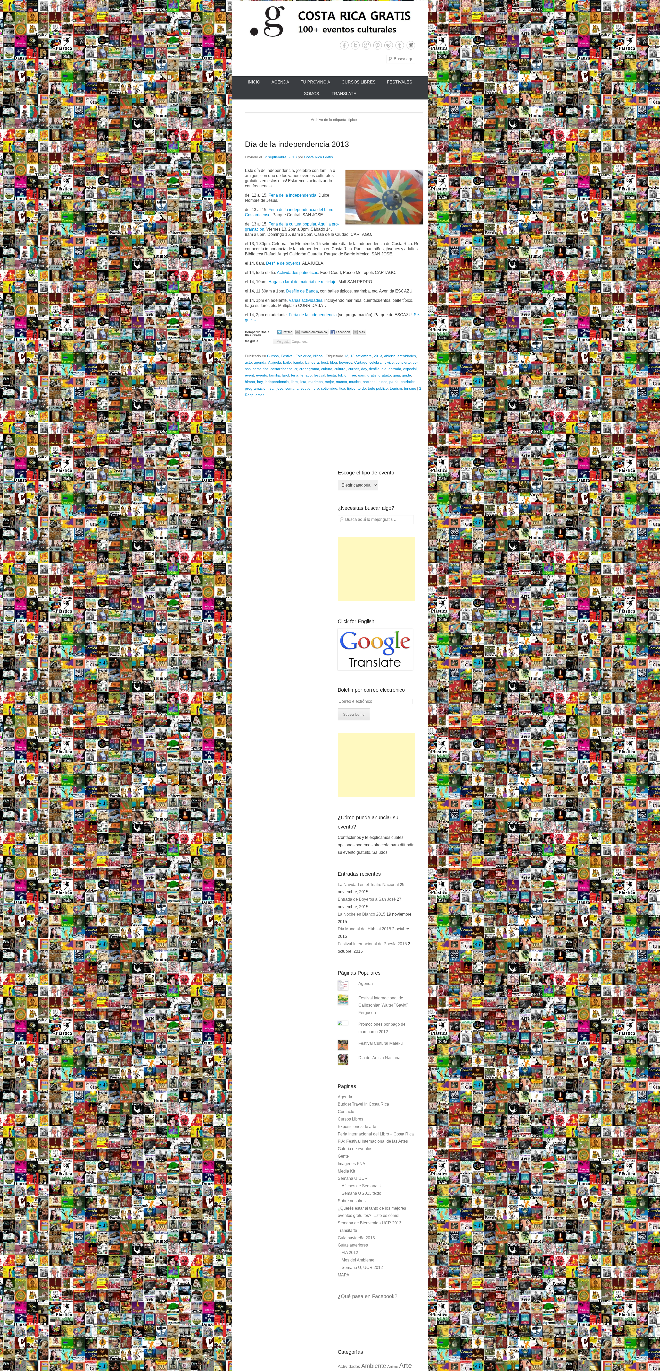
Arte (405, 1365)
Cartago (360, 362)
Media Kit (346, 1171)
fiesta (331, 375)
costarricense (281, 369)
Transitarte (347, 1230)
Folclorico (303, 356)
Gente (343, 1156)
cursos (353, 369)
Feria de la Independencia (292, 195)
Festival (287, 356)
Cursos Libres (359, 82)
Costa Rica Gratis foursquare (388, 45)
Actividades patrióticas (297, 272)
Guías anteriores (353, 1245)
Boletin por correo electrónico (371, 690)
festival (319, 375)
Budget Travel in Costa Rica (363, 1104)
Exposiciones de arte (357, 1126)
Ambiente (373, 1365)
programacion (256, 388)
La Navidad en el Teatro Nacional (368, 884)
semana (292, 388)
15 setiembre (361, 356)
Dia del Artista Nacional (379, 1058)
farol (285, 375)
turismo (410, 388)
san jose (276, 388)
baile (287, 362)
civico (389, 362)
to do (362, 388)
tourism (396, 388)
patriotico (408, 382)
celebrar (376, 362)
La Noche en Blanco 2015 (361, 914)
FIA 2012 (350, 1252)
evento (261, 375)
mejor (329, 382)
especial (410, 369)
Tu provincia (315, 82)
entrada (395, 369)
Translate (344, 93)
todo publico (378, 388)
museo (341, 382)
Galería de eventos (355, 1149)
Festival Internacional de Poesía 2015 (372, 944)
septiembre (310, 388)
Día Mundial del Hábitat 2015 (364, 929)
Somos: (312, 93)
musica (355, 382)
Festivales (399, 82)
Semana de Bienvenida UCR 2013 (369, 1223)
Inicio (254, 82)
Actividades (349, 1366)
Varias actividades (305, 300)
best (324, 362)
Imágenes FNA (351, 1163)
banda (298, 362)
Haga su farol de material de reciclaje (302, 282)
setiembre (329, 388)
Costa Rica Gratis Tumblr (399, 45)
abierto (389, 356)
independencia (277, 382)
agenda (260, 362)
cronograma (309, 369)
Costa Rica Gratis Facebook (344, 45)
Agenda (280, 82)
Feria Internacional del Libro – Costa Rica (376, 1134)
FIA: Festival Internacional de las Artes (373, 1141)
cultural (340, 369)
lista (303, 382)
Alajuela (274, 362)
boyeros (345, 362)
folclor (343, 375)
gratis (371, 375)
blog (333, 362)
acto (248, 362)
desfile (374, 369)
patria (394, 382)
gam (361, 375)
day (364, 369)
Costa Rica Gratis (318, 157)
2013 (378, 356)
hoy (260, 382)
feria (294, 375)
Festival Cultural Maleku (380, 1043)
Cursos (273, 356)
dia (384, 369)
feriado (306, 375)
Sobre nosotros (352, 1201)
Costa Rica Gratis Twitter (355, 45)
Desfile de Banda (302, 291)
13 (346, 356)
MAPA (343, 1275)
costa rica (260, 369)
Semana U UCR (353, 1178)
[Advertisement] (376, 569)
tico (342, 388)
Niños (318, 356)
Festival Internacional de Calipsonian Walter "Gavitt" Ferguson (383, 1005)
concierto (403, 362)
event (249, 375)
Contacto (346, 1111)
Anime (392, 1367)
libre (294, 382)
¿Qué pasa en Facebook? (367, 1296)
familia (274, 375)
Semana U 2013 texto (361, 1193)
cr (295, 369)
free (353, 375)
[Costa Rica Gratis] (330, 21)
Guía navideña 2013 (356, 1238)
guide (406, 375)
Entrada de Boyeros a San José (367, 899)
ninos (382, 382)
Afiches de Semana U (362, 1186)
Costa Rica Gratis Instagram (411, 45)
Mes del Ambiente (358, 1260)
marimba (315, 382)
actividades (407, 356)
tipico (351, 388)
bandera (312, 362)
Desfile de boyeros (283, 263)
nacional (369, 382)
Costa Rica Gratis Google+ (366, 45)
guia (396, 375)
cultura (326, 369)
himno (250, 382)
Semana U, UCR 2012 (362, 1267)
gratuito (384, 375)
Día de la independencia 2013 (297, 144)
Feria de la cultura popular (292, 224)
